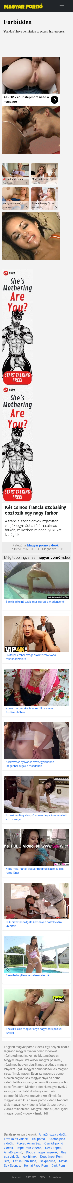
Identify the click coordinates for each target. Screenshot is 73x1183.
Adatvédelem (55, 1177)
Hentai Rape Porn (36, 1165)
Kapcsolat (16, 1177)
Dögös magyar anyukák (41, 1152)
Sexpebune (47, 1161)
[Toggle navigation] (62, 6)
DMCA (42, 1177)
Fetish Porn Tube (24, 1161)
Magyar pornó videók (43, 545)
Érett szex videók (16, 1139)
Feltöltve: (16, 549)
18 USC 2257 (30, 1177)
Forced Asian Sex (29, 1143)
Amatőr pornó (13, 1152)
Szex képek (53, 1148)
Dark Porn (58, 1165)
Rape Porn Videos (29, 1148)
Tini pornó (38, 1139)
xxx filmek (29, 1156)
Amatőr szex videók (52, 1134)
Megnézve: (49, 549)
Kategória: (19, 545)
